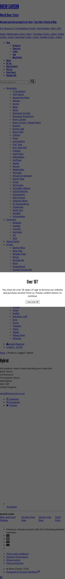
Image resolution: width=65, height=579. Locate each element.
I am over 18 (32, 301)
